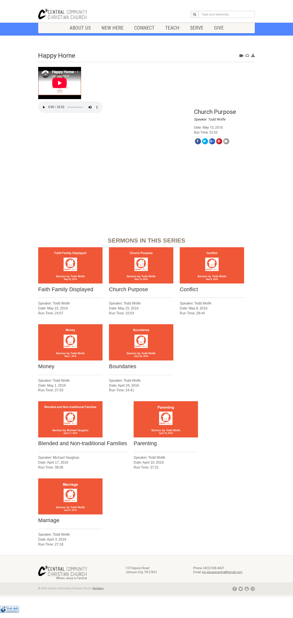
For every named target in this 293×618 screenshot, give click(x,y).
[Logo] (72, 14)
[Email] (226, 141)
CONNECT (144, 28)
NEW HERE (112, 28)
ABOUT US (80, 28)
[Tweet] (205, 141)
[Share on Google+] (212, 141)
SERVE (196, 28)
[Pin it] (219, 141)
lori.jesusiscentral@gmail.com (222, 572)
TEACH (172, 28)
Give (219, 28)
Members (98, 588)
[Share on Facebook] (198, 141)
